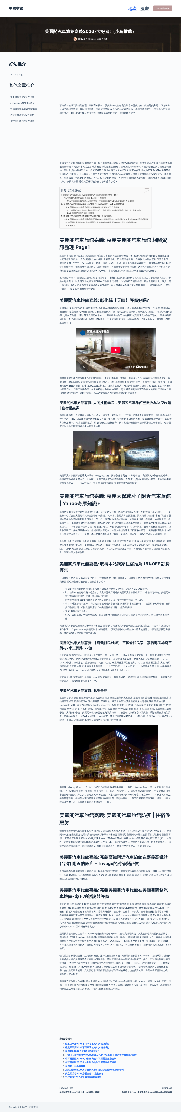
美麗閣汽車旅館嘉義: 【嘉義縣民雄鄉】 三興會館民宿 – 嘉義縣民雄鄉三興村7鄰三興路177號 (106, 210)
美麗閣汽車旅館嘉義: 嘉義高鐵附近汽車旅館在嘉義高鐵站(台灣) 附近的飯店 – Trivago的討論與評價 (108, 219)
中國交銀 (16, 8)
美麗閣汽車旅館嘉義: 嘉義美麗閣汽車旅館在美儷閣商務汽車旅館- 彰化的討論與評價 (102, 222)
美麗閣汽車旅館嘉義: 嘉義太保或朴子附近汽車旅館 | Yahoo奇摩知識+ (94, 204)
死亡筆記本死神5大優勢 (22, 120)
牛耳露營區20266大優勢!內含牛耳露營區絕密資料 (90, 1058)
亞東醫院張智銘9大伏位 (22, 97)
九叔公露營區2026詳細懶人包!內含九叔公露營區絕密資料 (94, 1069)
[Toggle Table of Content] (145, 190)
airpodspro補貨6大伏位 (22, 103)
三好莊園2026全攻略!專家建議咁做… (84, 1077)
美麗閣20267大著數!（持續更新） (82, 1051)
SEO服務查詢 (162, 8)
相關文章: (72, 225)
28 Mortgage (16, 74)
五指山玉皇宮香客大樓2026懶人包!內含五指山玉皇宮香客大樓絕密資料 (101, 1054)
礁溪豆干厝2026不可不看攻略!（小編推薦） (87, 1043)
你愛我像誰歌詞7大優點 (22, 115)
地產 (132, 8)
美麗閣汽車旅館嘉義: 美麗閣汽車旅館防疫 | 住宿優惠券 (87, 216)
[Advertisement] (116, 80)
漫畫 (144, 8)
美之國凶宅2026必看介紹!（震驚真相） (85, 1073)
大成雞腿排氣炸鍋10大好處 (23, 109)
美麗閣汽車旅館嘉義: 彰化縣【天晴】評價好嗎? (86, 198)
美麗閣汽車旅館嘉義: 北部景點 (83, 213)
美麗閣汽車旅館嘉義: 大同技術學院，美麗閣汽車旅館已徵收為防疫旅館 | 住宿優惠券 (102, 201)
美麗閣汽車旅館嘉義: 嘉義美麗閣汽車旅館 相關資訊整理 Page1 (90, 195)
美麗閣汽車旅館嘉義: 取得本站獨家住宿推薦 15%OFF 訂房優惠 (93, 207)
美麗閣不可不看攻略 (75, 1066)
